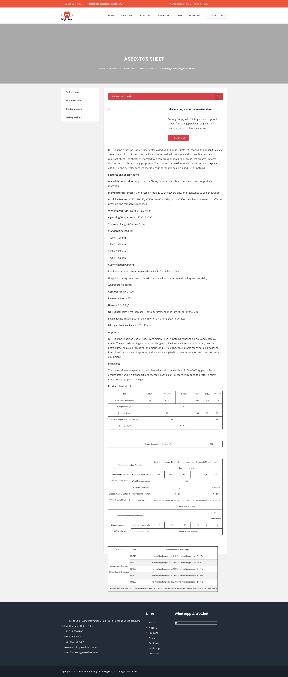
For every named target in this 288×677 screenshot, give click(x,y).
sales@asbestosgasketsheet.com (105, 3)
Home (111, 15)
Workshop (195, 15)
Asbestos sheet (146, 68)
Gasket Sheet (128, 68)
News (179, 15)
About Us (126, 15)
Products (144, 15)
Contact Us (218, 15)
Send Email (179, 138)
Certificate (163, 15)
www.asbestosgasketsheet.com (80, 647)
